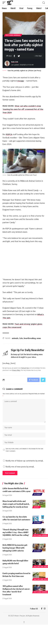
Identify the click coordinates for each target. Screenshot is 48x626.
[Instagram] (44, 609)
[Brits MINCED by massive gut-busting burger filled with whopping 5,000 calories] (39, 547)
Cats (21, 338)
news (39, 338)
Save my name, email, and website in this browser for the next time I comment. (24, 450)
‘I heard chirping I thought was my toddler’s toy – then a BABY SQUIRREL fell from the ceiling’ (16, 532)
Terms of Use (25, 368)
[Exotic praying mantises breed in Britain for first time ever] (39, 576)
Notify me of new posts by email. (20, 466)
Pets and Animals (13, 35)
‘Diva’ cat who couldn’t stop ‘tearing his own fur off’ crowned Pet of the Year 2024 (23, 109)
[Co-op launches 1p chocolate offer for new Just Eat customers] (39, 519)
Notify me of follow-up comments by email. (24, 460)
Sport (36, 507)
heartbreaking (30, 338)
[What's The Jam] (11, 2)
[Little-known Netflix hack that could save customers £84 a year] (39, 491)
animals (15, 338)
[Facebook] (41, 609)
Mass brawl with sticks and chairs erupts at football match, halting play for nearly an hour (16, 504)
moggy (20, 81)
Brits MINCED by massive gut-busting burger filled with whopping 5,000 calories (15, 548)
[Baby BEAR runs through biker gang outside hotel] (39, 563)
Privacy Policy (16, 370)
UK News (37, 494)
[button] (5, 2)
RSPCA (9, 134)
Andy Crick (14, 62)
